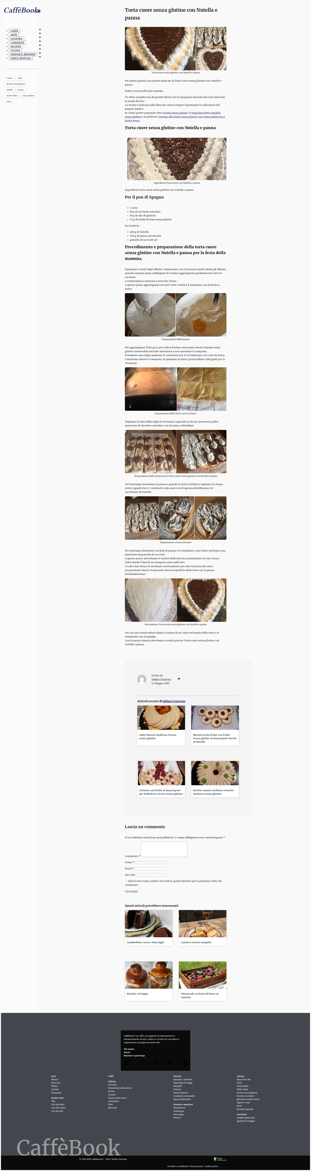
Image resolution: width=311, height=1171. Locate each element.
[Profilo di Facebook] (126, 1064)
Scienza (177, 1089)
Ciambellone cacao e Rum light (145, 942)
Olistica (177, 1117)
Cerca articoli (21, 58)
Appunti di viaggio (246, 1121)
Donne (111, 1091)
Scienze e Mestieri (23, 54)
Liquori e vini (243, 1102)
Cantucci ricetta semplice (196, 942)
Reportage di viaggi (182, 1083)
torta (9, 101)
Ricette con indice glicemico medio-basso (248, 1097)
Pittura (54, 1086)
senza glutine (28, 96)
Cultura (16, 38)
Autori (127, 1052)
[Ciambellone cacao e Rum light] (149, 923)
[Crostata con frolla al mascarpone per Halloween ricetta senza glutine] (161, 773)
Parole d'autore (180, 1092)
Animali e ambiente (182, 1079)
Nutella (151, 636)
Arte (14, 34)
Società (16, 46)
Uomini (112, 1094)
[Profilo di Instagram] (140, 1064)
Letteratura (113, 1101)
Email (129, 868)
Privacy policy (196, 1166)
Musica (54, 1079)
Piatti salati (242, 1089)
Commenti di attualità (184, 1096)
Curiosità (17, 42)
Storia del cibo (244, 1079)
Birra (239, 1106)
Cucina (15, 50)
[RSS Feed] (184, 1064)
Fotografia (56, 1092)
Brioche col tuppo (137, 993)
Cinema (55, 1089)
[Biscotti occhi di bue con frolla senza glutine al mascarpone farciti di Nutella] (215, 718)
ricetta (20, 90)
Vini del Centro (58, 1108)
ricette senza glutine (175, 112)
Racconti (112, 1108)
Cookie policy (211, 1166)
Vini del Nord (57, 1104)
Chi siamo (129, 1049)
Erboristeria (179, 1108)
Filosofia (112, 1084)
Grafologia (178, 1111)
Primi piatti (242, 1086)
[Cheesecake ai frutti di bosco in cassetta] (202, 975)
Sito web (130, 874)
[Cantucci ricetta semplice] (202, 923)
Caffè (14, 30)
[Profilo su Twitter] (155, 1064)
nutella (10, 90)
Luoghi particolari (246, 1117)
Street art (55, 1083)
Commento (132, 856)
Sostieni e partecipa (134, 1055)
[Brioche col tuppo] (149, 975)
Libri (110, 1104)
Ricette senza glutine (16, 84)
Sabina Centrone (161, 679)
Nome (129, 862)
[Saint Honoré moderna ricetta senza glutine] (161, 718)
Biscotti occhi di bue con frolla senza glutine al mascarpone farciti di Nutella (215, 738)
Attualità (177, 1086)
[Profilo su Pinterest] (170, 1064)
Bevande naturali (245, 1109)
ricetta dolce (12, 96)
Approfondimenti (182, 1099)
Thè (53, 1101)
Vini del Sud (57, 1111)
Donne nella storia (117, 1098)
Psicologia (178, 1114)
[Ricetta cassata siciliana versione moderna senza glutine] (215, 773)
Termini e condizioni (177, 1166)
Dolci (20, 78)
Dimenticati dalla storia (119, 1088)
